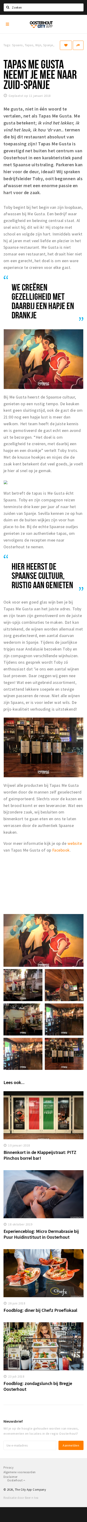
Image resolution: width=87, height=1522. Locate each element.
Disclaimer (10, 1477)
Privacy (8, 1468)
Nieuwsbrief (13, 1421)
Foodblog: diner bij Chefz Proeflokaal (40, 1310)
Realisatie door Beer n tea (20, 1498)
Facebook (61, 850)
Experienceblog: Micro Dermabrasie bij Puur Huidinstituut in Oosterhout (41, 1234)
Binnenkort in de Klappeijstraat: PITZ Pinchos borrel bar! (39, 1155)
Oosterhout (15, 1480)
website (75, 843)
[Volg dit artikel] (66, 45)
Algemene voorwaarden (19, 1472)
